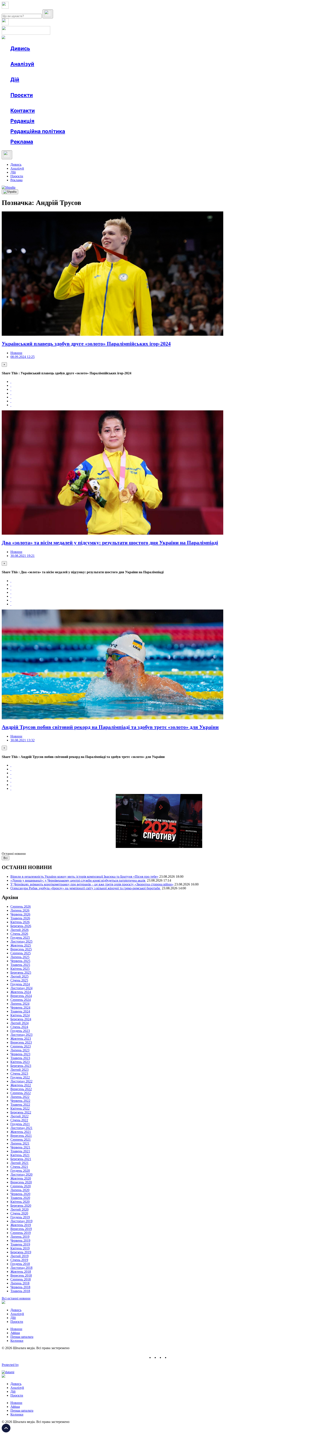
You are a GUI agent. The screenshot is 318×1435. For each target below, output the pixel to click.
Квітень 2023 (20, 1062)
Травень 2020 (20, 1198)
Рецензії (39, 87)
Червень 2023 (20, 1054)
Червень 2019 (20, 1240)
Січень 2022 (19, 1120)
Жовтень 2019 (20, 1225)
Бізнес (88, 87)
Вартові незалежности (171, 103)
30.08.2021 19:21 (22, 556)
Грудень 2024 (20, 984)
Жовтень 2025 (20, 945)
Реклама (104, 87)
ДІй (13, 172)
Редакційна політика (37, 131)
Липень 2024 (19, 1003)
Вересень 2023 (21, 1042)
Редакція (22, 121)
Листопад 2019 (21, 1221)
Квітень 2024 (20, 1015)
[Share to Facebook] (10, 381)
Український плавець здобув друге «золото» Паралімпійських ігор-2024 (86, 344)
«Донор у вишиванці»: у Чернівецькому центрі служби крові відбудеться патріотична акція (78, 880)
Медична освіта (75, 103)
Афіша (24, 87)
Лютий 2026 (19, 930)
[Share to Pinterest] (10, 397)
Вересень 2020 (21, 1182)
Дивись (20, 48)
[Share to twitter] (10, 385)
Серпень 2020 (20, 1186)
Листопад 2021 (21, 1128)
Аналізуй (22, 64)
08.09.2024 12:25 (22, 357)
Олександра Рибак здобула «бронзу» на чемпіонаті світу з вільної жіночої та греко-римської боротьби (85, 888)
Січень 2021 (19, 1167)
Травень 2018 (20, 1291)
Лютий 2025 (19, 976)
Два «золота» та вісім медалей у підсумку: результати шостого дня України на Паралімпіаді (110, 542)
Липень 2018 (19, 1283)
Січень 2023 (19, 1073)
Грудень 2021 (20, 1124)
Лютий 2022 (19, 1116)
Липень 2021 (19, 1143)
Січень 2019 (19, 1260)
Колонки (70, 72)
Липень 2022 (19, 1097)
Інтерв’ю (41, 56)
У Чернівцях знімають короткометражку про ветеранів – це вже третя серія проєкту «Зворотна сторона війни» (91, 884)
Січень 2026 (19, 934)
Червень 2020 (20, 1194)
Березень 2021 (20, 1159)
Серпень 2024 (20, 1000)
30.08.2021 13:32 (22, 740)
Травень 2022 (20, 1104)
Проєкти (21, 95)
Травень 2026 (20, 918)
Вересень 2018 (21, 1275)
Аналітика (26, 72)
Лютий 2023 (19, 1069)
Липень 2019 (19, 1236)
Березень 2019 (20, 1252)
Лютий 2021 (19, 1163)
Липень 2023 (19, 1050)
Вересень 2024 (21, 996)
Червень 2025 (20, 961)
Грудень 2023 (20, 1031)
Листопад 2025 (21, 941)
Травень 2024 (20, 1011)
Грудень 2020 (20, 1170)
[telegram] (171, 1357)
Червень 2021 (20, 1147)
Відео (90, 56)
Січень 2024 (19, 1027)
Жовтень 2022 (20, 1085)
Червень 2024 (20, 1007)
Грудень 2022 (20, 1077)
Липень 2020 (19, 1190)
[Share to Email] (10, 405)
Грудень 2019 (20, 1217)
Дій (14, 79)
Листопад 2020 (21, 1174)
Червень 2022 (20, 1101)
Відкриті (53, 103)
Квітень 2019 (20, 1248)
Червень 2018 (20, 1287)
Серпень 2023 (20, 1046)
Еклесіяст (217, 103)
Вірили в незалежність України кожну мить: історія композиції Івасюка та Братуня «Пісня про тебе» (84, 876)
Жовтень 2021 (20, 1132)
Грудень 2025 (20, 937)
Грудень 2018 (20, 1264)
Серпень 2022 (20, 1093)
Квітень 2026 (20, 922)
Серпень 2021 (20, 1139)
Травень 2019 (20, 1244)
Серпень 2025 (20, 953)
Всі (5, 858)
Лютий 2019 (19, 1256)
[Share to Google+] (10, 389)
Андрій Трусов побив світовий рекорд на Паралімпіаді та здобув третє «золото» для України (110, 727)
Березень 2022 (20, 1112)
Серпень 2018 (20, 1279)
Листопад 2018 (21, 1268)
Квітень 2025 (20, 968)
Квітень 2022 (20, 1108)
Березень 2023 (20, 1066)
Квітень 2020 (20, 1201)
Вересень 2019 (21, 1229)
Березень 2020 (20, 1205)
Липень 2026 (19, 910)
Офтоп (76, 56)
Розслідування (49, 72)
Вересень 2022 (21, 1089)
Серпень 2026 (20, 906)
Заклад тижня (101, 103)
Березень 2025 (20, 972)
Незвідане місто (30, 103)
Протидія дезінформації (133, 103)
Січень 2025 (19, 980)
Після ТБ (198, 103)
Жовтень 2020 (20, 1178)
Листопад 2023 (21, 1034)
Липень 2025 (19, 957)
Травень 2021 (20, 1151)
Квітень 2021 (20, 1155)
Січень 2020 (19, 1213)
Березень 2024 (20, 1019)
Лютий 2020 (19, 1209)
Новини (25, 56)
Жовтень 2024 (20, 992)
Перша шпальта (21, 1337)
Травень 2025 (20, 965)
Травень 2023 (20, 1058)
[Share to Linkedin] (10, 401)
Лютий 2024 (19, 1023)
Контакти (22, 110)
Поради (74, 87)
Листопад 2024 (21, 988)
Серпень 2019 (20, 1233)
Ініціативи (56, 87)
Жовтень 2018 (20, 1271)
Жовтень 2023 (20, 1038)
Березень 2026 (20, 926)
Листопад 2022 (21, 1081)
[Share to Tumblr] (10, 393)
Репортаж (60, 56)
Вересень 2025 (21, 949)
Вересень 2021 (21, 1135)
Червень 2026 (20, 914)
